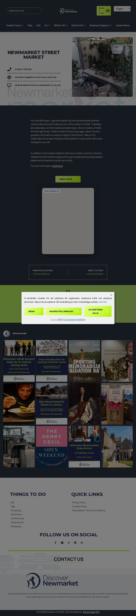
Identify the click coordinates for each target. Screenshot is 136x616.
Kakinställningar (61, 311)
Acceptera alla (95, 311)
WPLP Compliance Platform (72, 319)
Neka (31, 311)
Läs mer (103, 301)
